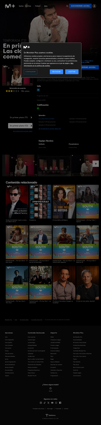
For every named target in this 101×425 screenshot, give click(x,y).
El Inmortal (31, 348)
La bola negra (31, 339)
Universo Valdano (55, 351)
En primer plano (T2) (19, 125)
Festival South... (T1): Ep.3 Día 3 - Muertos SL (86, 261)
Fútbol (37, 6)
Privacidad (58, 408)
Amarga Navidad (32, 345)
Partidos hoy (53, 373)
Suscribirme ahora (80, 6)
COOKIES (66, 408)
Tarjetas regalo (77, 373)
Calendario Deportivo (56, 370)
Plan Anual (76, 364)
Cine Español (8, 342)
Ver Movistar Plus (77, 337)
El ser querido (31, 337)
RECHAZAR (56, 72)
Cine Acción (8, 348)
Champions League (55, 339)
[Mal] (9, 91)
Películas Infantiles (10, 356)
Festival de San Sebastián (34, 364)
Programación (54, 375)
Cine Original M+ (9, 339)
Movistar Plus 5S (32, 375)
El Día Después (54, 348)
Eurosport (53, 367)
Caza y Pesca (31, 373)
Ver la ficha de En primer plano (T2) (50, 128)
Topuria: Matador (55, 362)
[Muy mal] (7, 91)
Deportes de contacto (56, 364)
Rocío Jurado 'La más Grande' (36, 359)
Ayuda (50, 391)
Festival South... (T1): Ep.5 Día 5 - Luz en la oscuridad (39, 261)
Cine (29, 6)
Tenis (51, 356)
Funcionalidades (77, 339)
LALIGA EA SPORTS (55, 342)
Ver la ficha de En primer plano (22, 131)
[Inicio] (10, 6)
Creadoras (32, 220)
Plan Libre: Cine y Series (79, 356)
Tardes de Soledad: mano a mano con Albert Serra (16, 220)
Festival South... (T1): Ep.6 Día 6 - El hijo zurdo (17, 261)
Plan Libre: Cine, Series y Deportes (82, 353)
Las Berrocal (31, 356)
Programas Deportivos (34, 370)
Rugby (52, 359)
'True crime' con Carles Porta (35, 362)
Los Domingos (31, 342)
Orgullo (7, 375)
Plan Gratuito (76, 362)
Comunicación (77, 375)
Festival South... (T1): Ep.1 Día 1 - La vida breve (40, 301)
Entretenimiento (9, 373)
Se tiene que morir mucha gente (36, 351)
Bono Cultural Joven (78, 367)
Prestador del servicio (38, 408)
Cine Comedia (9, 345)
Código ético (76, 348)
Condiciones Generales (79, 345)
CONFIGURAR (30, 72)
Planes (75, 359)
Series (21, 6)
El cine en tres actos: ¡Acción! (85, 301)
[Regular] (11, 91)
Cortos (7, 351)
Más (45, 6)
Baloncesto (53, 353)
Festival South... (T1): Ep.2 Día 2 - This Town (16, 301)
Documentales (9, 370)
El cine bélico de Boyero (60, 220)
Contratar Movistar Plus (79, 351)
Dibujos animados (32, 367)
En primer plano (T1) (19, 117)
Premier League (54, 345)
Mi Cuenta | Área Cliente (79, 342)
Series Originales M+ (10, 362)
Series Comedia (9, 367)
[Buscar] (67, 6)
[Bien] (14, 91)
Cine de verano (9, 353)
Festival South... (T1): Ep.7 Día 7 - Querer (86, 220)
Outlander (30, 353)
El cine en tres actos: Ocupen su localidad (63, 301)
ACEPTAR (71, 72)
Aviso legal (50, 408)
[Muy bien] (16, 91)
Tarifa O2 (75, 370)
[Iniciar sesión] (94, 6)
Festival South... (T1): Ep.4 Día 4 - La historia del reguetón (64, 261)
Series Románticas (10, 364)
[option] (21, 165)
